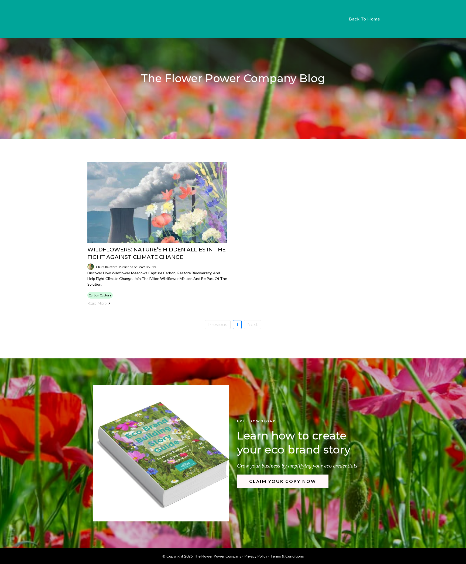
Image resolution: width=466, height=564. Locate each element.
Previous (217, 324)
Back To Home (364, 18)
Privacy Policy (255, 556)
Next (252, 324)
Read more (97, 303)
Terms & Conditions (287, 556)
